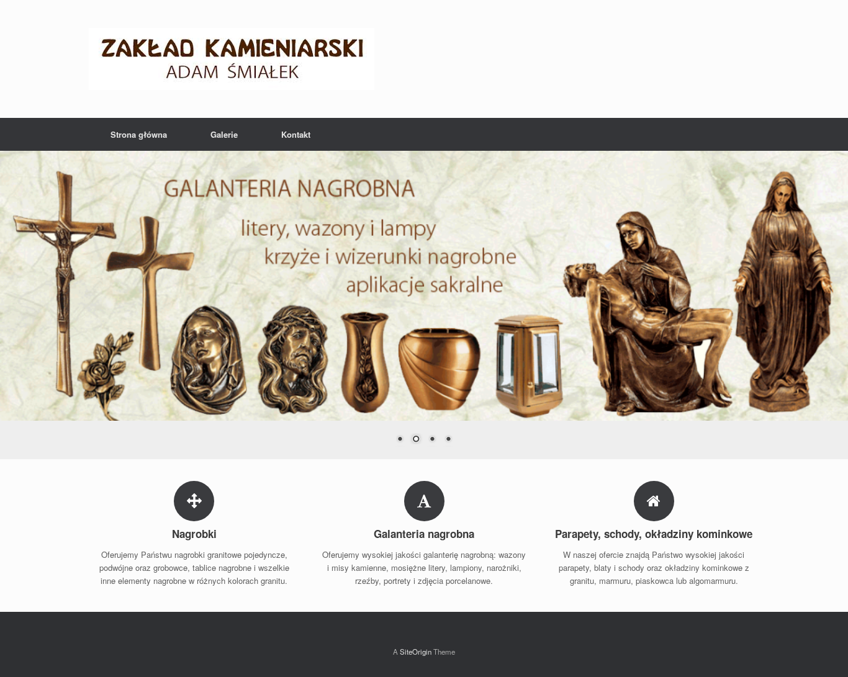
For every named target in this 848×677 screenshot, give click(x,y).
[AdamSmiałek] (231, 59)
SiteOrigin (415, 652)
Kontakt (295, 134)
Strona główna (139, 134)
